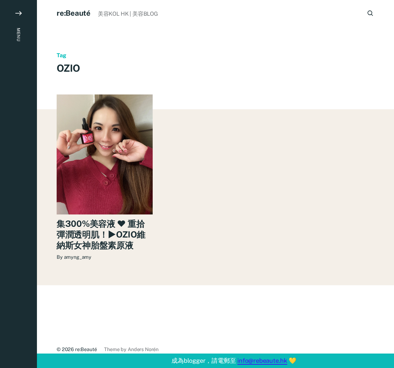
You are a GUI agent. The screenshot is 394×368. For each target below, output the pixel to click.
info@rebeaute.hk (262, 360)
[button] (18, 184)
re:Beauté (73, 13)
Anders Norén (143, 349)
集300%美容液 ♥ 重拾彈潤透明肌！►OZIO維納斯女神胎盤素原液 (101, 234)
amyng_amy (78, 257)
